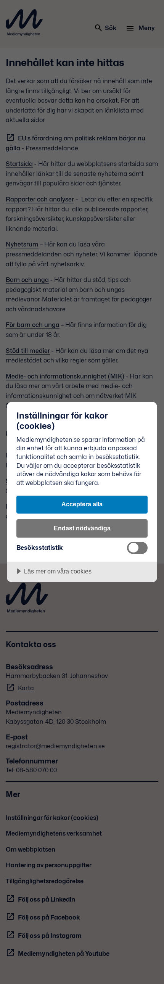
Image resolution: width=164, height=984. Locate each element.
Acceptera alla (82, 504)
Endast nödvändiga (82, 528)
